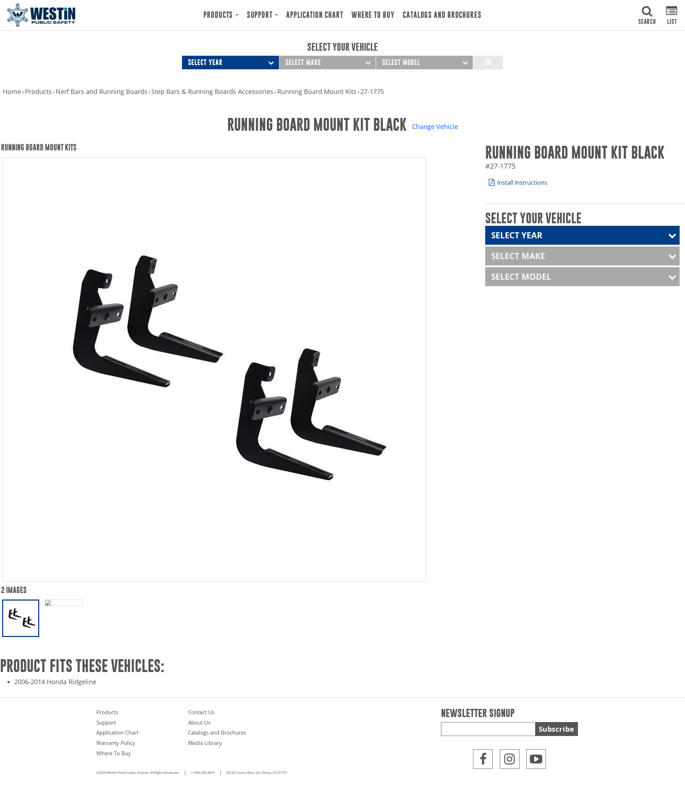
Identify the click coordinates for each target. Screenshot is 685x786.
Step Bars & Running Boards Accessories (212, 91)
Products (219, 15)
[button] (647, 15)
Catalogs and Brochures (442, 15)
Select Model (401, 62)
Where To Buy (373, 15)
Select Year (205, 62)
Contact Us (201, 712)
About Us (199, 722)
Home (12, 91)
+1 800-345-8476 (203, 773)
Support (260, 15)
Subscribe (556, 729)
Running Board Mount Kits (316, 91)
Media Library (205, 742)
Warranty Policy (115, 742)
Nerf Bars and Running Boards (101, 91)
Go (488, 62)
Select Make (303, 62)
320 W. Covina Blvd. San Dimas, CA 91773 (256, 773)
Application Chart (314, 15)
